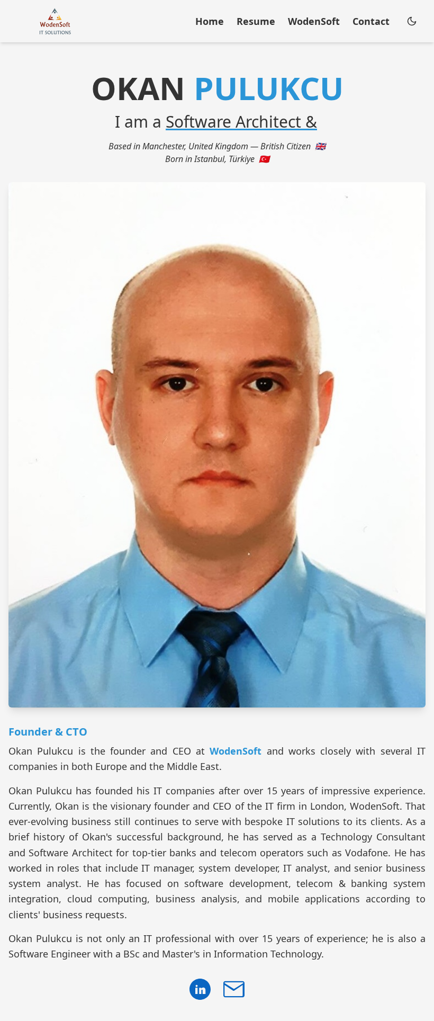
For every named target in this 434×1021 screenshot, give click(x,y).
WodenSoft (235, 751)
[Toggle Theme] (411, 21)
